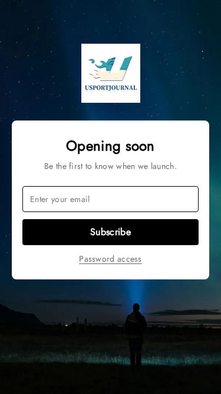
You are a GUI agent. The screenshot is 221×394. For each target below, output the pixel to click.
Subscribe (110, 232)
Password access (110, 259)
